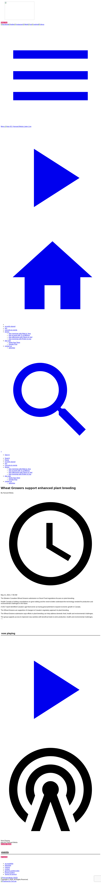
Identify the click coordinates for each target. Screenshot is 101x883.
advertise (12, 348)
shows (7, 332)
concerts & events (11, 330)
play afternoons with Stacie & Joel (20, 337)
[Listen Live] (50, 688)
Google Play (13, 344)
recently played (10, 326)
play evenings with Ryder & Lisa (20, 339)
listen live (4, 22)
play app (8, 341)
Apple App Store (14, 342)
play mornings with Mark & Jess (20, 333)
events (5, 852)
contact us (8, 346)
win (6, 328)
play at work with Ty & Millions (19, 335)
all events (4, 857)
